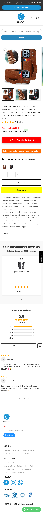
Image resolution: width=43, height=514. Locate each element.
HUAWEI (31, 451)
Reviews (12, 472)
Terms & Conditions (25, 469)
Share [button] (6, 233)
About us (21, 472)
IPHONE (6, 451)
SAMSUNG (16, 451)
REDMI (12, 454)
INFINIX (19, 454)
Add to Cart (21, 182)
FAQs (5, 472)
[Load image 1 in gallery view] (8, 95)
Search (21, 37)
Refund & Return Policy (12, 466)
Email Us (9, 435)
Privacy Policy (29, 466)
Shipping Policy (9, 469)
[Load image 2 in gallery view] (21, 95)
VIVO (5, 454)
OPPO (24, 451)
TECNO (27, 454)
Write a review (18, 346)
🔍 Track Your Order (21, 7)
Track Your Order (10, 463)
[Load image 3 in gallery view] (35, 95)
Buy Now (21, 190)
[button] (4, 18)
